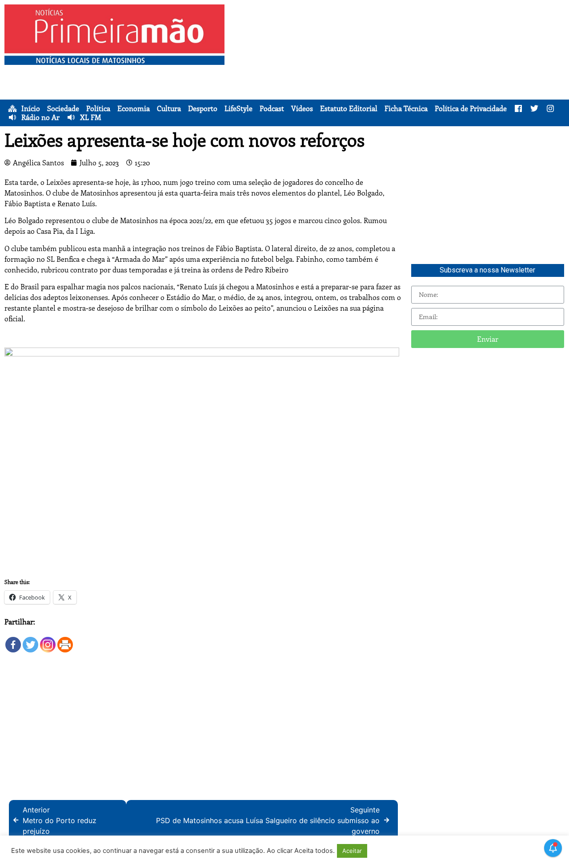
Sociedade (63, 108)
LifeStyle (238, 108)
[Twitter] (30, 640)
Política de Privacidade (471, 108)
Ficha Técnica (406, 108)
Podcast (272, 108)
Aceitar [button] (352, 850)
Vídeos (302, 108)
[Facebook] (13, 640)
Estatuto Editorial (348, 108)
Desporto (202, 108)
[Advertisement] (399, 66)
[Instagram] (48, 640)
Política (98, 108)
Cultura (169, 108)
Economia (133, 108)
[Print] (65, 640)
